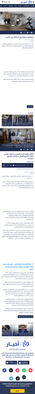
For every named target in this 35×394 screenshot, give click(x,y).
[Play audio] (4, 165)
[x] (11, 370)
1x (7, 165)
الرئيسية (33, 5)
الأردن (20, 5)
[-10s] (27, 165)
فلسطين (10, 5)
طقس (5, 5)
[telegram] (11, 378)
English (6, 2)
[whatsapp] (24, 370)
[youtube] (30, 370)
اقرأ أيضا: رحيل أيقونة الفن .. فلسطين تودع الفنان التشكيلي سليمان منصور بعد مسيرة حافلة (18, 266)
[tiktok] (18, 378)
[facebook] (4, 370)
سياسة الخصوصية (10, 385)
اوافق (17, 391)
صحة (15, 5)
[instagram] (17, 370)
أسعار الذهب (26, 5)
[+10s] (31, 165)
